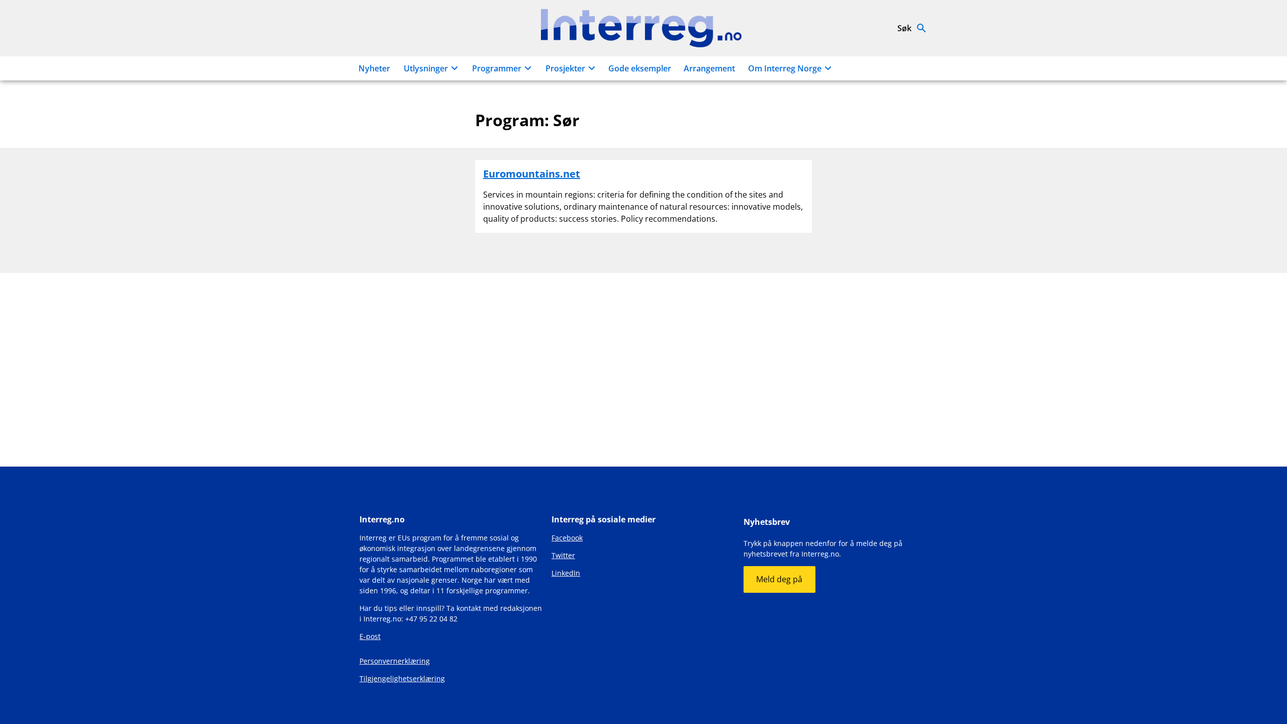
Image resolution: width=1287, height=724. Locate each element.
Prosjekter (565, 68)
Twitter (563, 555)
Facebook (567, 537)
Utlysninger (426, 68)
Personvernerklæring (394, 661)
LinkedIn (565, 573)
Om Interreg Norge (784, 68)
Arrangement (709, 68)
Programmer (496, 68)
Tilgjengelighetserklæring (402, 678)
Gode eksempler (639, 68)
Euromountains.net (531, 173)
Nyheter (374, 68)
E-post (370, 636)
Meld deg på (779, 579)
